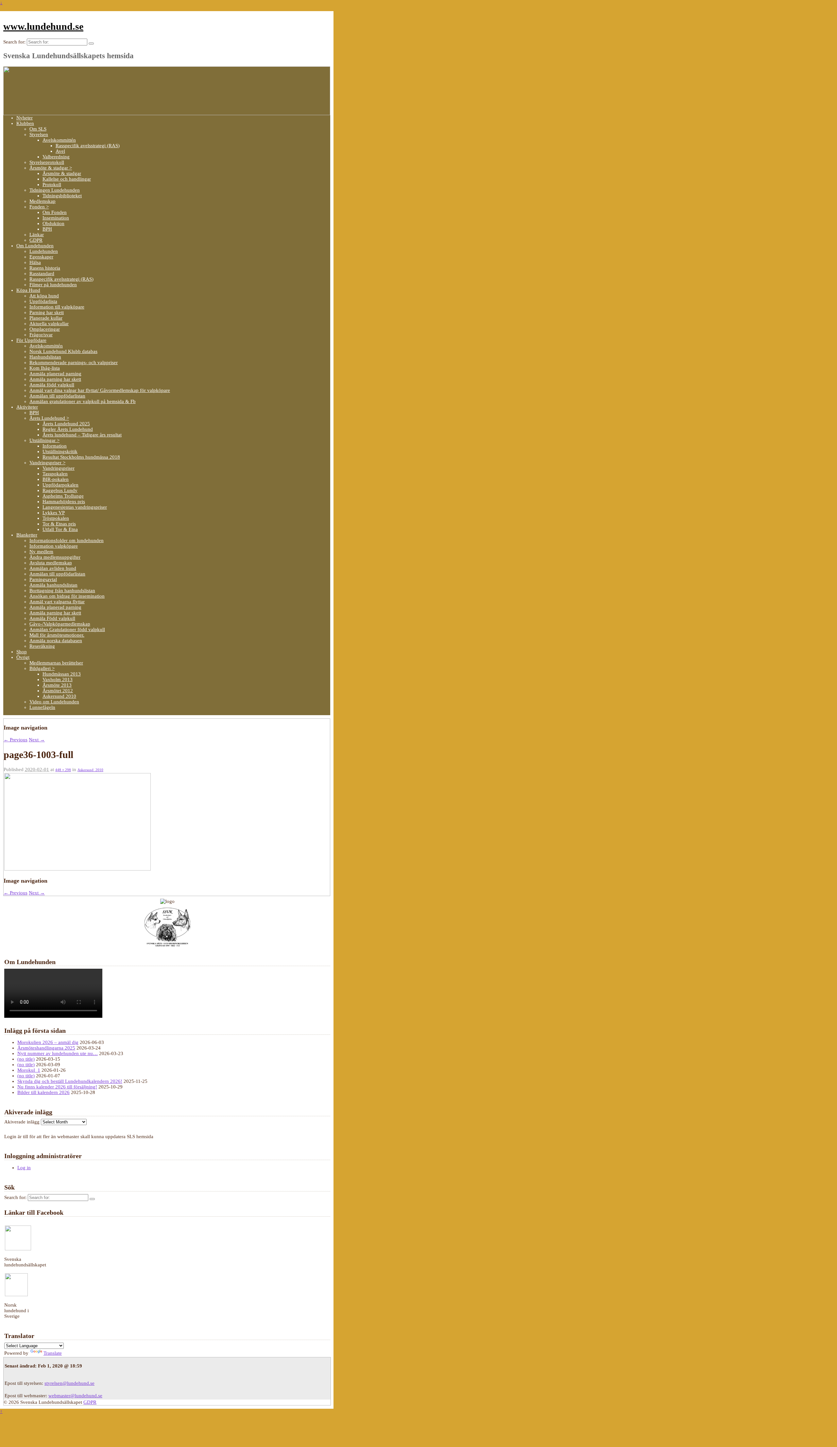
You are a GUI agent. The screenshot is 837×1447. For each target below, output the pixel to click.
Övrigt (22, 657)
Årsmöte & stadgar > (50, 167)
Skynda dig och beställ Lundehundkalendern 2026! (69, 1081)
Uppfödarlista (43, 301)
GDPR (36, 240)
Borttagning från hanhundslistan (62, 590)
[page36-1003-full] (77, 869)
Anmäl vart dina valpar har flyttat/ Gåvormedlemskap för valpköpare (99, 390)
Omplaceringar (44, 329)
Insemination (56, 218)
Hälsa (35, 262)
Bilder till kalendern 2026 (43, 1092)
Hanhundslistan (45, 357)
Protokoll (52, 184)
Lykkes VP (54, 512)
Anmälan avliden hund (52, 568)
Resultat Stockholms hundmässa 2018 (81, 457)
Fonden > (39, 206)
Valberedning (56, 156)
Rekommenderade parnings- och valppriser (73, 362)
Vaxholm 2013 (58, 679)
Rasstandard (41, 273)
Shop (21, 651)
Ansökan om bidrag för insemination (67, 596)
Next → (37, 739)
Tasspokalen (55, 473)
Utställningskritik (60, 451)
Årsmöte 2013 (57, 685)
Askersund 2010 (59, 696)
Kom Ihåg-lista (44, 368)
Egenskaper (41, 256)
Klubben (25, 123)
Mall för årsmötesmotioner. (56, 635)
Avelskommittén (59, 140)
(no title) (26, 1059)
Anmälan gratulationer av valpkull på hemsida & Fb (82, 401)
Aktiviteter (27, 407)
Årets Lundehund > (49, 418)
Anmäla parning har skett (55, 379)
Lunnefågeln (42, 707)
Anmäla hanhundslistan (53, 585)
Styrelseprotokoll (46, 162)
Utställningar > (44, 440)
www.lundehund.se (43, 26)
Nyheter (24, 117)
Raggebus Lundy (60, 490)
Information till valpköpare (56, 306)
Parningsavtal (43, 579)
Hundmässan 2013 (62, 674)
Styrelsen (38, 134)
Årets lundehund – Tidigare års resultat (82, 434)
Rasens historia (44, 268)
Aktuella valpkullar (49, 323)
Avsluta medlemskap (50, 562)
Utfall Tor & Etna (60, 529)
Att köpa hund (44, 295)
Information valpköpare (53, 546)
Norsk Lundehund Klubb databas (63, 351)
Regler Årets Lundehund (68, 429)
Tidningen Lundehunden (54, 190)
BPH (47, 229)
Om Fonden (55, 212)
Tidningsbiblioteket (62, 195)
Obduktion (53, 223)
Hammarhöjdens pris (64, 501)
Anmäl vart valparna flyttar (57, 601)
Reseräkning (42, 646)
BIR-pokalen (56, 479)
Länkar (36, 234)
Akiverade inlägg (22, 1121)
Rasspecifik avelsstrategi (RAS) (88, 145)
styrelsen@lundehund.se (69, 1383)
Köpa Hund (28, 290)
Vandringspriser (59, 468)
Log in (24, 1167)
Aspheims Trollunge (63, 496)
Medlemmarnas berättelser (56, 662)
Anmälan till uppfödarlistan (57, 395)
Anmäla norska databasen (55, 640)
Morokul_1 (28, 1070)
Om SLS (37, 129)
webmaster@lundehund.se (75, 1395)
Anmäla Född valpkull (52, 618)
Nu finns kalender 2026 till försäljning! (57, 1086)
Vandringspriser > (47, 462)
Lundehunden (43, 251)
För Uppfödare (31, 340)
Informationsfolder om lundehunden (66, 540)
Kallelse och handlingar (67, 179)
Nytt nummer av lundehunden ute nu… (57, 1053)
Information (55, 446)
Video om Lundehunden (54, 701)
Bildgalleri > (42, 668)
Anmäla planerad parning (55, 373)
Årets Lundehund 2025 (66, 423)
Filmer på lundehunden (53, 284)
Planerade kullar (45, 318)
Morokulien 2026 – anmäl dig (47, 1042)
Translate (52, 1353)
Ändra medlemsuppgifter (54, 557)
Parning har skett (46, 312)
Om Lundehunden (35, 245)
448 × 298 (63, 770)
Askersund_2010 (90, 770)
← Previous (15, 739)
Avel (60, 151)
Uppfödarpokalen (60, 484)
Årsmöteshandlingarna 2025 (46, 1047)
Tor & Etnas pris (59, 523)
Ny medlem (41, 551)
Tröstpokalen (56, 518)
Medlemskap (42, 201)
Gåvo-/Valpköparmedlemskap (59, 623)
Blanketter (26, 535)
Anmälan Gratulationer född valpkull (67, 629)
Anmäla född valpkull (51, 384)
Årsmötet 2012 (58, 690)
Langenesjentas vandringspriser (75, 507)
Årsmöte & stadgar (62, 173)
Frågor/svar (41, 334)
